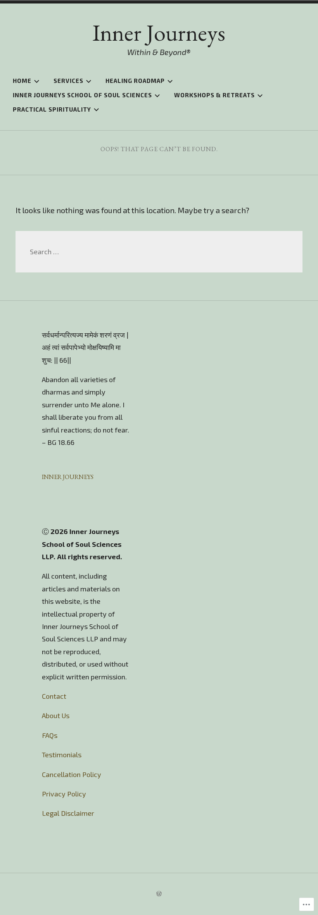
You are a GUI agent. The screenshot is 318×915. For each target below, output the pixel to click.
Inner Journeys (158, 32)
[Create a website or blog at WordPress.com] (159, 894)
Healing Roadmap (135, 80)
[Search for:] (159, 251)
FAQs (49, 735)
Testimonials (61, 754)
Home (22, 80)
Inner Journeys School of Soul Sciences (82, 94)
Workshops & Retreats (214, 94)
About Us (55, 715)
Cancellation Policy (71, 774)
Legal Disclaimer (68, 813)
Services (68, 80)
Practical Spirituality (52, 109)
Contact (55, 696)
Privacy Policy (64, 793)
